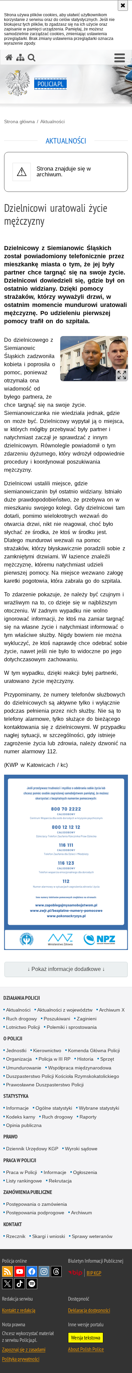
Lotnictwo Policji (23, 1027)
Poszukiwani (57, 1018)
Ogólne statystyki (54, 1108)
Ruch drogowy (21, 1018)
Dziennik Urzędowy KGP (32, 1148)
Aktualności (52, 121)
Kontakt (12, 1224)
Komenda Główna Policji (94, 1050)
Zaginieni (86, 1018)
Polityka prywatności (20, 1358)
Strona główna (19, 121)
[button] (119, 58)
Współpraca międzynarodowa (79, 1067)
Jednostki (16, 1050)
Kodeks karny (20, 1117)
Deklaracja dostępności (89, 1310)
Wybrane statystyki (99, 1108)
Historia (85, 1059)
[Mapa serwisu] (20, 57)
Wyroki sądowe (81, 1148)
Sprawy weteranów (92, 1236)
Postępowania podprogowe (35, 1212)
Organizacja (19, 1059)
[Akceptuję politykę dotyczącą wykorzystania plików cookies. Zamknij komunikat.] (123, 5)
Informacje (17, 1108)
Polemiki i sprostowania (72, 1027)
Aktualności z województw (64, 1010)
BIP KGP (94, 1272)
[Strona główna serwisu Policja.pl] (9, 57)
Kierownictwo (47, 1050)
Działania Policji (21, 997)
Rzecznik (15, 1236)
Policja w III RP (54, 1059)
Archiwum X (112, 1010)
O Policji (12, 1038)
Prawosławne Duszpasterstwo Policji (45, 1084)
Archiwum (81, 1212)
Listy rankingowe (24, 1180)
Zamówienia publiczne (27, 1192)
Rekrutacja (60, 1180)
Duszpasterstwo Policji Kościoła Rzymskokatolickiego (62, 1076)
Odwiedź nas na (19, 1271)
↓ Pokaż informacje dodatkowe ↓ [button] (66, 969)
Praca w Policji (19, 1160)
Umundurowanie (23, 1067)
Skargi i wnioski (48, 1236)
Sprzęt (107, 1059)
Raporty (88, 1117)
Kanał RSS (7, 1271)
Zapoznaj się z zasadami (23, 1349)
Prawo (10, 1136)
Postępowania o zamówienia (36, 1204)
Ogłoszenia (85, 1172)
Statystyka (15, 1096)
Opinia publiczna (24, 1125)
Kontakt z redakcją (18, 1310)
